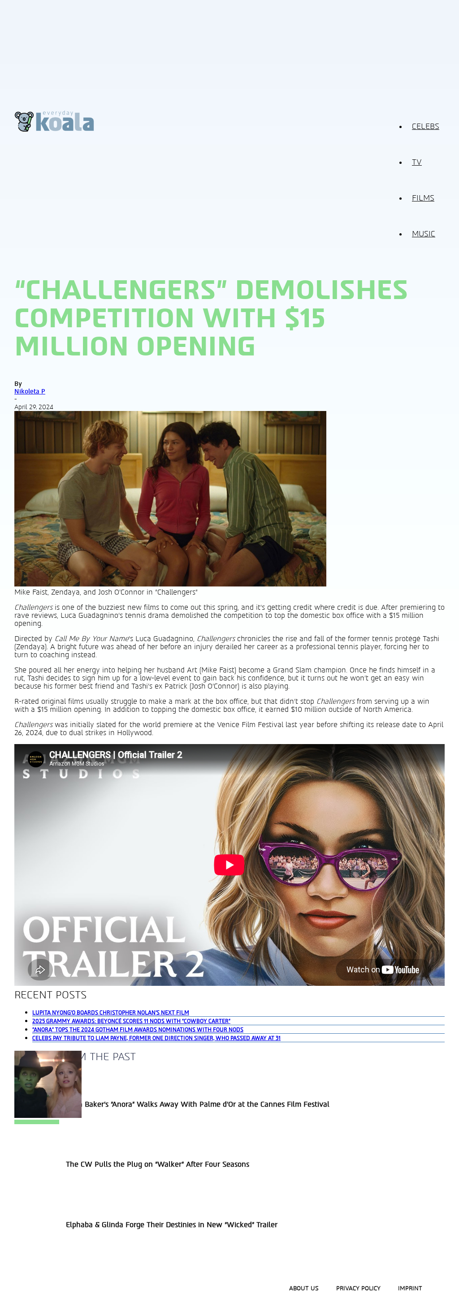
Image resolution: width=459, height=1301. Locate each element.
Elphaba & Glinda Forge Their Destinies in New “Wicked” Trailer (171, 1225)
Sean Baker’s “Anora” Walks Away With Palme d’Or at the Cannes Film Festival (197, 1104)
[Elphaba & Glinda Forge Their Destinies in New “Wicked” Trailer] (48, 1116)
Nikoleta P (29, 391)
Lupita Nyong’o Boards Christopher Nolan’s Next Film (110, 1013)
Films (423, 198)
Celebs (425, 126)
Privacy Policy (358, 1288)
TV (417, 162)
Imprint (410, 1288)
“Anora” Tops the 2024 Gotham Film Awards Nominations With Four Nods (137, 1030)
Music (423, 234)
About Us (304, 1288)
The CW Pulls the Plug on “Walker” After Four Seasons (157, 1164)
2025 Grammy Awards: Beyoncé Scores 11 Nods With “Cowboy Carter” (131, 1021)
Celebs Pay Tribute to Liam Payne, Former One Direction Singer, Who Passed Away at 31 (156, 1038)
